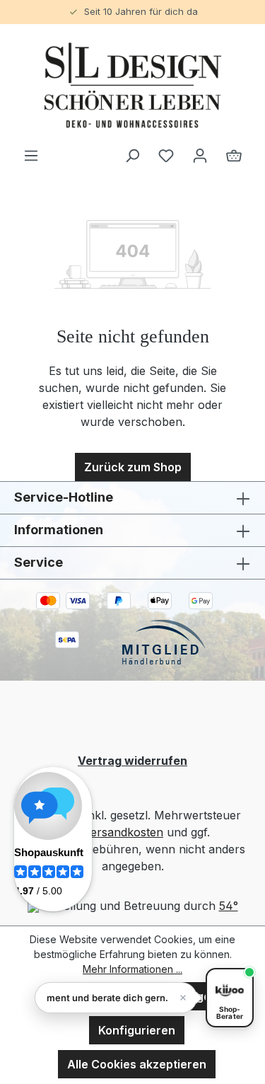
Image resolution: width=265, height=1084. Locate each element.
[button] (116, 997)
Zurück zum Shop (133, 467)
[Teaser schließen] (183, 997)
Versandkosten (123, 832)
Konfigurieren (136, 1030)
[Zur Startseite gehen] (132, 85)
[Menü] (31, 155)
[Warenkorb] (234, 155)
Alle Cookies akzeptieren (136, 1064)
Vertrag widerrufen (132, 761)
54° (228, 906)
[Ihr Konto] (200, 155)
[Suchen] (132, 155)
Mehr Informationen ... (132, 969)
